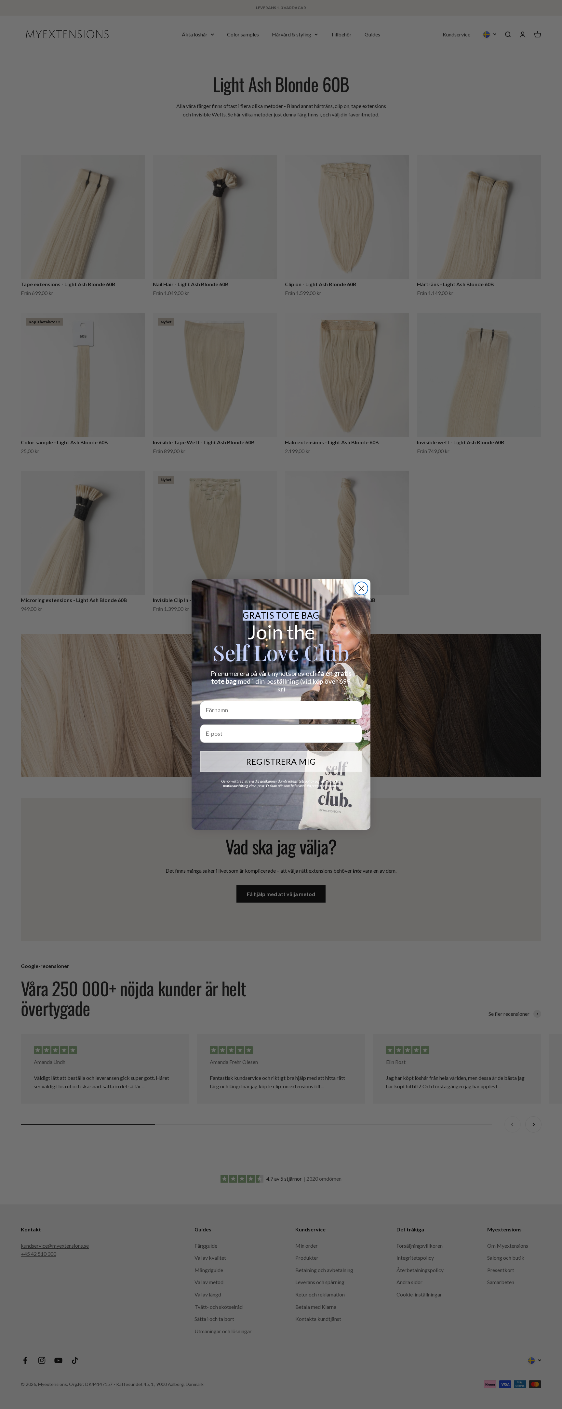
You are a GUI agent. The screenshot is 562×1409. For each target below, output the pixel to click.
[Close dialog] (361, 588)
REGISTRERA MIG (281, 761)
